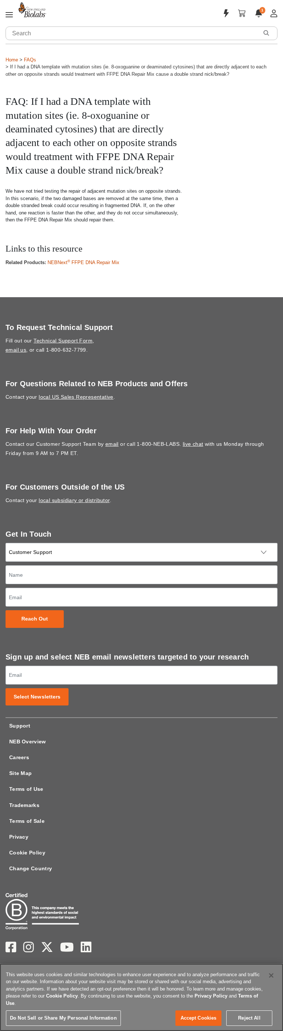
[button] (266, 32)
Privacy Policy (211, 996)
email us (16, 350)
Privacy (18, 837)
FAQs (30, 60)
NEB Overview (27, 741)
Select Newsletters (37, 697)
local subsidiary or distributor (74, 500)
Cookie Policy (27, 853)
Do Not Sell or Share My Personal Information (63, 1018)
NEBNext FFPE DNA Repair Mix (83, 262)
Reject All (249, 1018)
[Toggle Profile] (273, 13)
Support (19, 726)
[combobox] (132, 33)
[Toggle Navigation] (9, 15)
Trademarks (24, 805)
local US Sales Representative (76, 397)
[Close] (271, 975)
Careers (19, 757)
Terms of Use (26, 789)
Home (12, 60)
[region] (141, 997)
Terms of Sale (27, 821)
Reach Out (34, 619)
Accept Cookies (199, 1018)
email (112, 444)
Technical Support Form (63, 341)
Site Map (20, 773)
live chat (193, 444)
